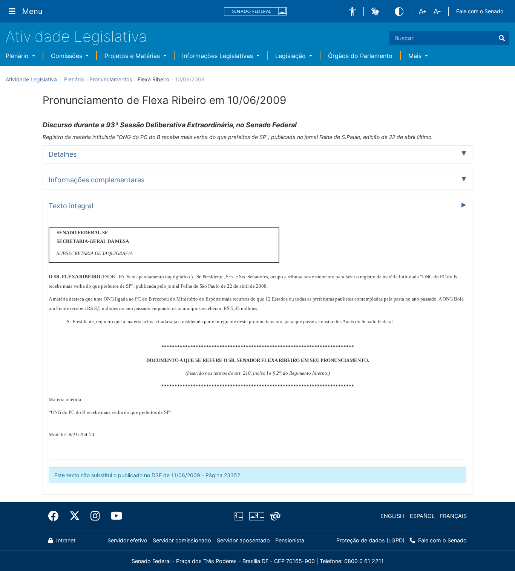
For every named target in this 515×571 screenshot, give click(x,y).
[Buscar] (501, 38)
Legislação (291, 56)
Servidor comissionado (182, 540)
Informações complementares (96, 180)
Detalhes (63, 154)
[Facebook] (56, 516)
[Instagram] (95, 516)
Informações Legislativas (218, 56)
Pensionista (289, 540)
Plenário (18, 56)
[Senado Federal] (255, 11)
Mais (415, 56)
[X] (74, 516)
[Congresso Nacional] (256, 516)
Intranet (65, 540)
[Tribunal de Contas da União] (273, 516)
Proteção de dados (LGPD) (370, 540)
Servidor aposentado (243, 540)
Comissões (67, 56)
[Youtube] (114, 516)
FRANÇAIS (453, 516)
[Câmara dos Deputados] (240, 516)
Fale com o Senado (479, 11)
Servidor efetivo (127, 540)
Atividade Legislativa (76, 36)
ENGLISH (392, 516)
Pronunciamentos (110, 79)
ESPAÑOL (422, 516)
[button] (352, 11)
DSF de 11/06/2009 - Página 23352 (196, 475)
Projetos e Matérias (133, 56)
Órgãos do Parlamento (360, 56)
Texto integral (71, 206)
